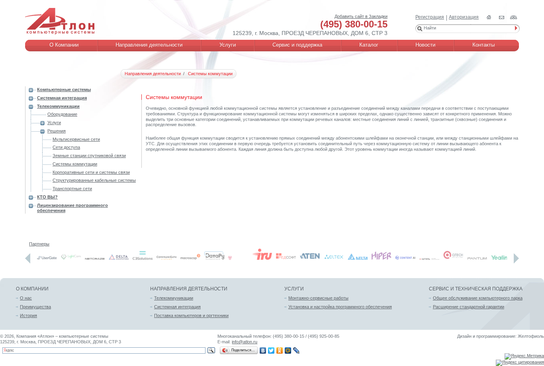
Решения (56, 130)
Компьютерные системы (64, 89)
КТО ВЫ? (47, 197)
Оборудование (62, 114)
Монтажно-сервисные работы (318, 298)
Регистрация (429, 17)
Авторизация (464, 17)
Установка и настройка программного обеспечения (340, 306)
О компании (32, 289)
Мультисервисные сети (76, 139)
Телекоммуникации (58, 106)
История (28, 315)
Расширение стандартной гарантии (468, 306)
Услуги (54, 122)
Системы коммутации (75, 164)
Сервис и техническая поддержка (475, 289)
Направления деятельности (188, 289)
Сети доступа (66, 147)
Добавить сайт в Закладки (361, 16)
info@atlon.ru (244, 341)
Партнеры (39, 243)
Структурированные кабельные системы (94, 180)
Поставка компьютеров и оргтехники (191, 315)
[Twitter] (271, 350)
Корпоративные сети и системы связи (91, 172)
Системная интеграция (62, 97)
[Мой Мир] (288, 350)
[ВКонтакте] (263, 350)
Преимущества (35, 306)
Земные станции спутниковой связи (89, 155)
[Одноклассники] (280, 350)
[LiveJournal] (296, 350)
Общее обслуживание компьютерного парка (477, 298)
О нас (26, 298)
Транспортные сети (72, 188)
